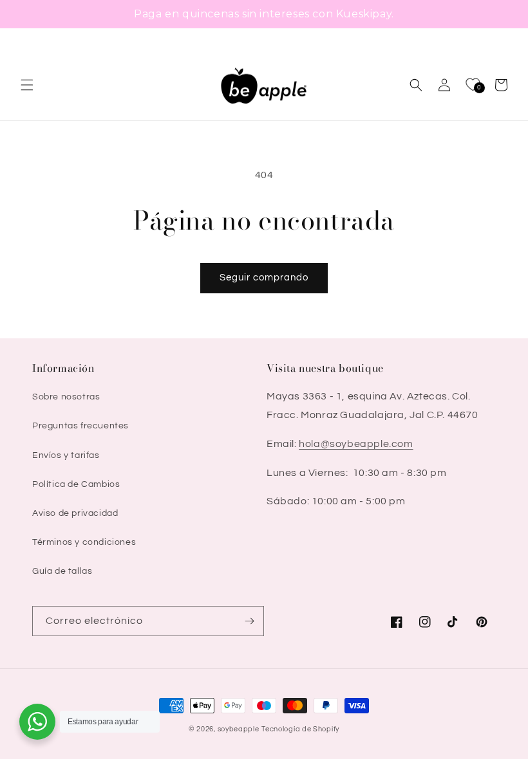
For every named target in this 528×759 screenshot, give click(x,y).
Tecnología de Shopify (300, 729)
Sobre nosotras (66, 396)
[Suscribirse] (249, 621)
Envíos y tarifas (66, 455)
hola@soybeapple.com (356, 444)
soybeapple (238, 729)
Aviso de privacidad (75, 513)
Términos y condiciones (84, 542)
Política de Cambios (76, 484)
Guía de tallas (62, 571)
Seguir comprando (264, 277)
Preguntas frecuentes (80, 425)
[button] (27, 85)
